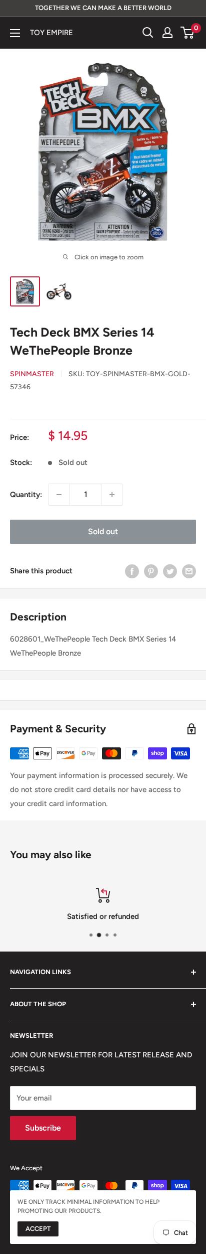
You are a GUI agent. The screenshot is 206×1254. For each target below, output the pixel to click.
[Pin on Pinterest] (151, 571)
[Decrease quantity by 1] (59, 494)
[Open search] (148, 32)
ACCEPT (38, 1228)
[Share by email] (189, 571)
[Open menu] (15, 33)
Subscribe (43, 1128)
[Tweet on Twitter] (170, 571)
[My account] (167, 32)
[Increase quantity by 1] (112, 494)
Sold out (103, 531)
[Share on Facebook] (132, 571)
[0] (188, 33)
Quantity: (26, 494)
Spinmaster (32, 374)
